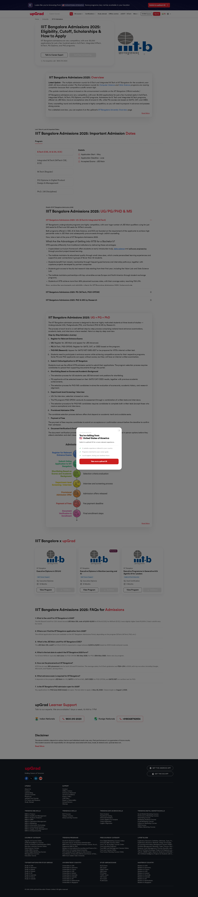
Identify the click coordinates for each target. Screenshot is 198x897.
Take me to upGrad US (99, 461)
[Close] (119, 430)
